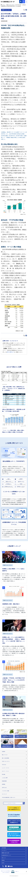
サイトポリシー (10, 352)
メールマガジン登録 (5, 790)
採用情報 (3, 784)
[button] (26, 1)
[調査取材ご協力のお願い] (7, 743)
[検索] (24, 803)
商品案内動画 (4, 781)
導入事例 (3, 774)
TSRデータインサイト (10, 4)
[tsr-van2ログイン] (14, 808)
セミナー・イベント (5, 771)
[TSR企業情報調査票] (14, 841)
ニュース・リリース (5, 767)
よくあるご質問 (4, 777)
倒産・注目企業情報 (5, 758)
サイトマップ (4, 794)
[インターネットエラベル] (14, 834)
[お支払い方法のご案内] (21, 733)
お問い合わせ (4, 787)
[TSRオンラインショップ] (14, 828)
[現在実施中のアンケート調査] (21, 743)
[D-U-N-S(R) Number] (14, 815)
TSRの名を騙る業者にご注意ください (8, 797)
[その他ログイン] (14, 821)
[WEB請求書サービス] (7, 733)
